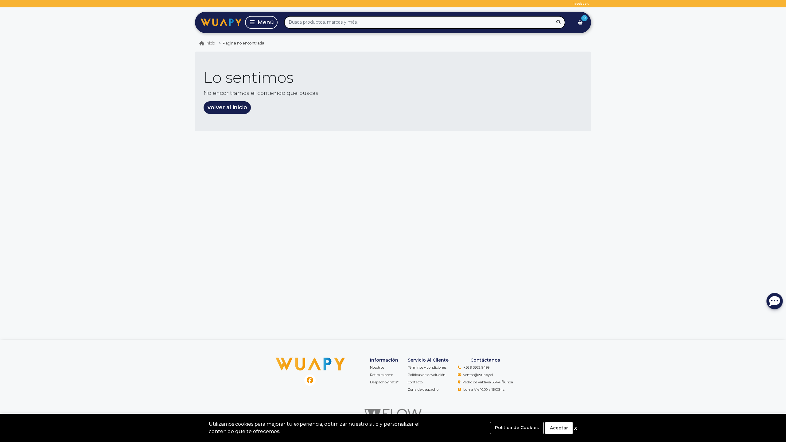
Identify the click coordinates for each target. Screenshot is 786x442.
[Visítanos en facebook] (310, 380)
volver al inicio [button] (227, 107)
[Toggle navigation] (261, 22)
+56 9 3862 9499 (476, 367)
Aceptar (559, 428)
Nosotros (377, 367)
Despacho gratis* (384, 382)
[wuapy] (219, 22)
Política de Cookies (517, 427)
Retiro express (381, 375)
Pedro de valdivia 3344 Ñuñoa (487, 382)
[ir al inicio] (310, 363)
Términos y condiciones (427, 367)
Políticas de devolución (427, 375)
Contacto (415, 382)
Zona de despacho (423, 389)
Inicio (210, 43)
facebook (581, 3)
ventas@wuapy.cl (478, 375)
